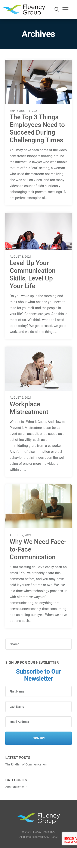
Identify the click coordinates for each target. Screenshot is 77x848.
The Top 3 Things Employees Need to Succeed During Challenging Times (37, 128)
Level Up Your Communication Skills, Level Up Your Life (33, 274)
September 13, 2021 (24, 110)
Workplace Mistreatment (29, 407)
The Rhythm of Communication (26, 764)
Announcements (16, 786)
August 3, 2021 (20, 256)
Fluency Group (23, 11)
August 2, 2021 (20, 397)
